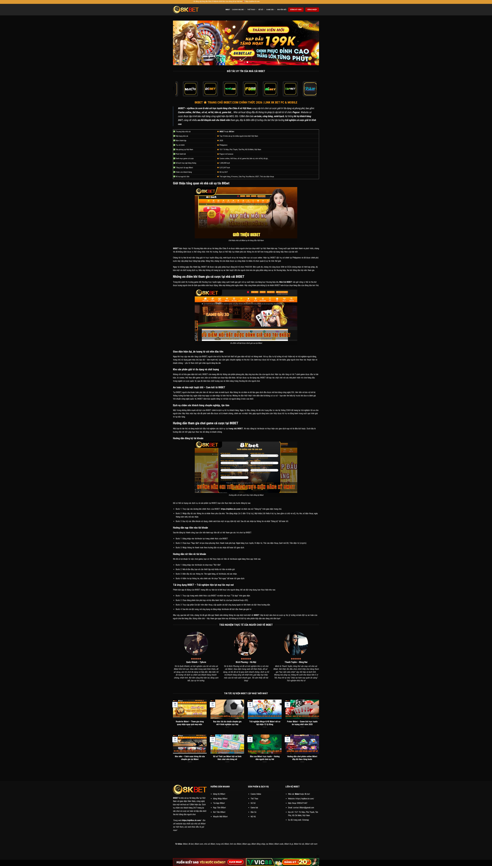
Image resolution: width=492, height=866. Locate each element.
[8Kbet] (186, 9)
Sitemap (305, 820)
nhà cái (206, 248)
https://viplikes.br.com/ (305, 798)
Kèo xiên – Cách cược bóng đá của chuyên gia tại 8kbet (190, 757)
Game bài (254, 807)
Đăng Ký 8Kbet (219, 794)
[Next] (313, 42)
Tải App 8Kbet (219, 803)
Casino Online (238, 10)
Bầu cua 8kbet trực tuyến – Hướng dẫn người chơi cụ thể (265, 757)
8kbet (227, 10)
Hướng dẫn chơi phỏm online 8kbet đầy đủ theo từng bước (302, 757)
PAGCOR (248, 267)
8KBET (181, 108)
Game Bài (270, 10)
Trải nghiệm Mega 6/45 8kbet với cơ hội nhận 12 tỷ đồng (264, 723)
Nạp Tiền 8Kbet (219, 807)
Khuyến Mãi (281, 10)
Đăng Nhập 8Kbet (220, 798)
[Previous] (179, 42)
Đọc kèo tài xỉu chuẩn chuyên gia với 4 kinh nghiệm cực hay (227, 723)
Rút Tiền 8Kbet (219, 812)
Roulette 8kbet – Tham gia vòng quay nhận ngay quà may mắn (190, 723)
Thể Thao (251, 10)
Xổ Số (260, 10)
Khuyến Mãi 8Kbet (220, 816)
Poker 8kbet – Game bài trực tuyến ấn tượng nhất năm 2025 (302, 723)
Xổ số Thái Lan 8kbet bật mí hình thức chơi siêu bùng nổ (227, 757)
